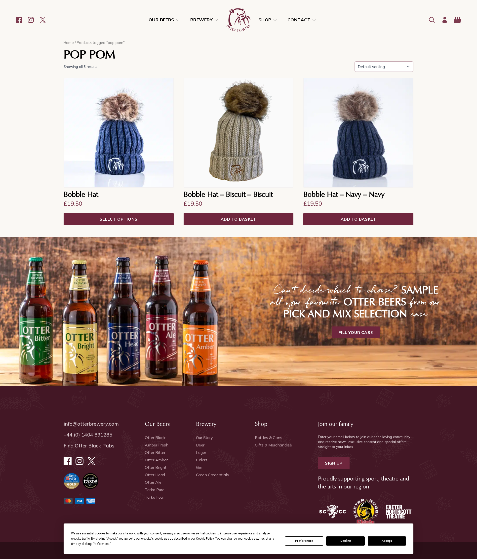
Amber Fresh (156, 444)
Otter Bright (155, 467)
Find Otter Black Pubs (89, 445)
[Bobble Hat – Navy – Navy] (358, 133)
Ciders (201, 459)
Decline (345, 541)
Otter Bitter (155, 452)
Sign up (334, 463)
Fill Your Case (356, 332)
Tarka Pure (154, 489)
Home (69, 42)
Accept (387, 541)
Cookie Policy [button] (205, 538)
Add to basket (238, 219)
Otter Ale (153, 482)
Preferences (304, 541)
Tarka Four (154, 497)
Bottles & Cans (268, 437)
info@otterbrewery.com (91, 424)
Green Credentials (212, 474)
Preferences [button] (101, 544)
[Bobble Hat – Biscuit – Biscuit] (239, 133)
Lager (201, 452)
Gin (199, 467)
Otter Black (155, 437)
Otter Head (155, 474)
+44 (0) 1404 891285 (88, 435)
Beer (200, 444)
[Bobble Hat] (119, 133)
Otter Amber (156, 459)
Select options (118, 219)
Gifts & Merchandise (273, 444)
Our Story (204, 437)
